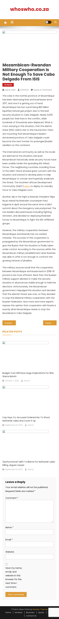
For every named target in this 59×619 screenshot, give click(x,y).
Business (30, 612)
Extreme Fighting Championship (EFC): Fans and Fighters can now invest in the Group (11, 323)
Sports (41, 612)
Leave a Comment (43, 89)
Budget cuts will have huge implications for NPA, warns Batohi (28, 375)
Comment (11, 497)
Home (8, 612)
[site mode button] (48, 22)
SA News (8, 84)
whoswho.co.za (29, 9)
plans (27, 186)
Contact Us (31, 615)
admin (27, 380)
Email (9, 539)
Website (9, 551)
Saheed (24, 89)
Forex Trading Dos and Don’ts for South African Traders (51, 323)
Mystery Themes (40, 609)
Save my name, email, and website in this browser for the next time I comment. (13, 577)
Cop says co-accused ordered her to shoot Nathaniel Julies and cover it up (26, 419)
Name (9, 527)
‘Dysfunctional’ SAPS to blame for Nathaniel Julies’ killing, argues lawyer (28, 463)
